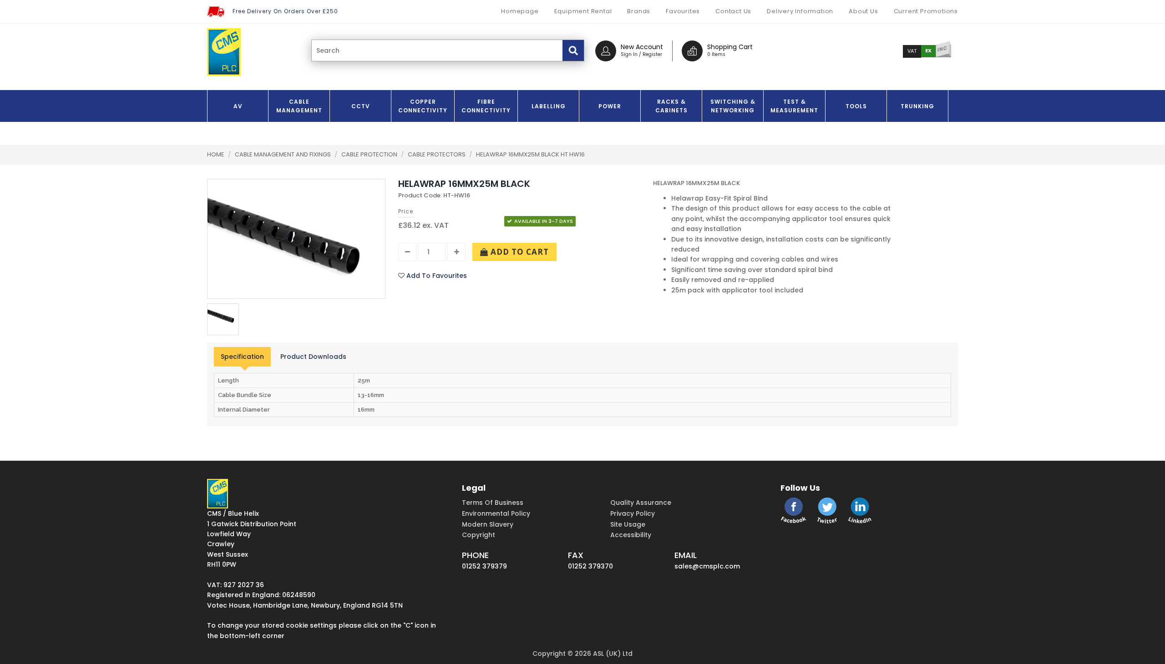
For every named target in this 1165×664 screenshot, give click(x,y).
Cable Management (299, 106)
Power (609, 106)
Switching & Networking (732, 106)
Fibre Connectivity (486, 106)
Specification (242, 356)
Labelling (549, 106)
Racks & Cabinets (671, 106)
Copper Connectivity (422, 106)
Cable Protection (370, 154)
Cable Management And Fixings (283, 154)
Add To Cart (518, 251)
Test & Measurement (794, 106)
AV (238, 106)
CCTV (360, 106)
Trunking (917, 106)
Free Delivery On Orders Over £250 (285, 11)
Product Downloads (313, 356)
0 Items (716, 54)
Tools (856, 106)
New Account (642, 46)
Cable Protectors (437, 154)
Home (215, 154)
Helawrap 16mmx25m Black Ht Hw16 (530, 154)
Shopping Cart (730, 46)
